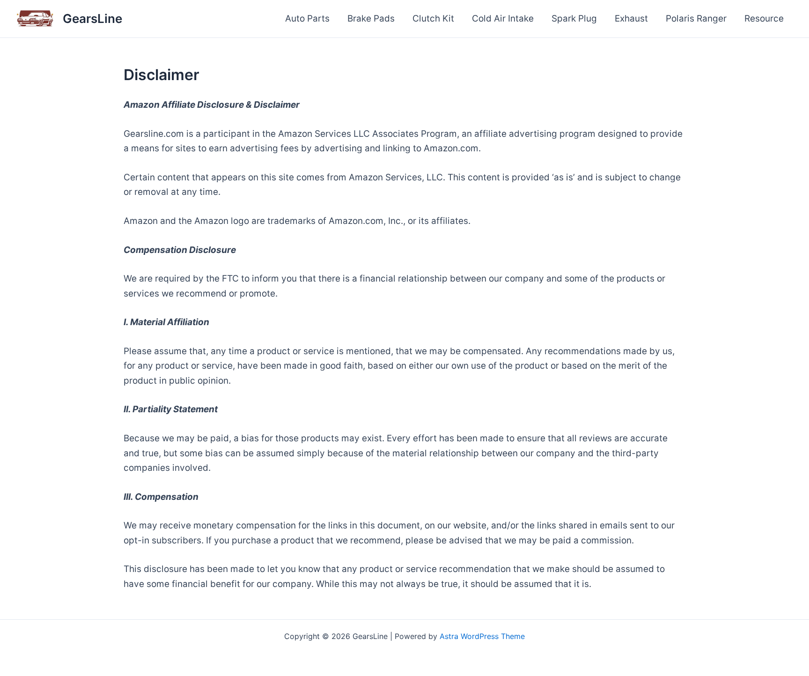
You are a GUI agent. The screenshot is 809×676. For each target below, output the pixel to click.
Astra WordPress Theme (482, 636)
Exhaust (631, 18)
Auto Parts (307, 18)
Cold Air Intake (503, 18)
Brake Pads (371, 18)
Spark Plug (574, 18)
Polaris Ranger (696, 18)
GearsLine (92, 18)
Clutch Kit (433, 18)
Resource (764, 18)
